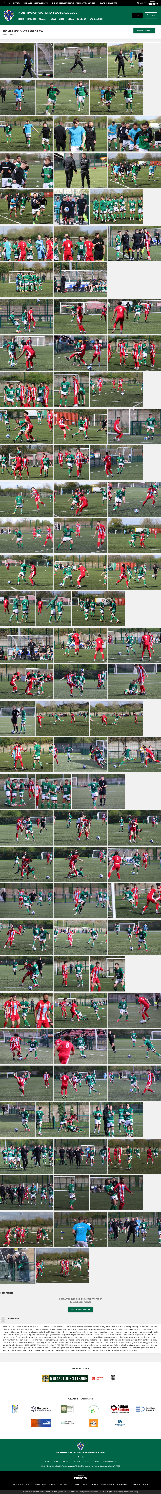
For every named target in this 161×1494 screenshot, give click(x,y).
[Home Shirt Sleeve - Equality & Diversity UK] (146, 1409)
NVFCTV (16, 3)
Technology (65, 1484)
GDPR (76, 1484)
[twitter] (9, 3)
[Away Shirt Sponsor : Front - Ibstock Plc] (41, 1409)
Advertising (40, 1484)
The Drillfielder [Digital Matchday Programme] (73, 3)
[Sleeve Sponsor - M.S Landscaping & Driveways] (94, 1409)
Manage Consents (141, 1484)
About (29, 1484)
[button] (21, 19)
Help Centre (17, 1484)
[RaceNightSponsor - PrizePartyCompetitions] (94, 1423)
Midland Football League (36, 3)
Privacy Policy (107, 1484)
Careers (52, 1484)
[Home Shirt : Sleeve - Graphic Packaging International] (67, 1423)
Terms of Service (90, 1484)
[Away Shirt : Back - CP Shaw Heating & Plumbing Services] (41, 1423)
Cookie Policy (123, 1484)
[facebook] (4, 3)
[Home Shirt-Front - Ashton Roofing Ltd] (120, 1409)
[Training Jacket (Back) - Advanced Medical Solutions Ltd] (120, 1423)
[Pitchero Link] (153, 4)
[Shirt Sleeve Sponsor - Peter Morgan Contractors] (15, 1409)
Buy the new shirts (108, 3)
